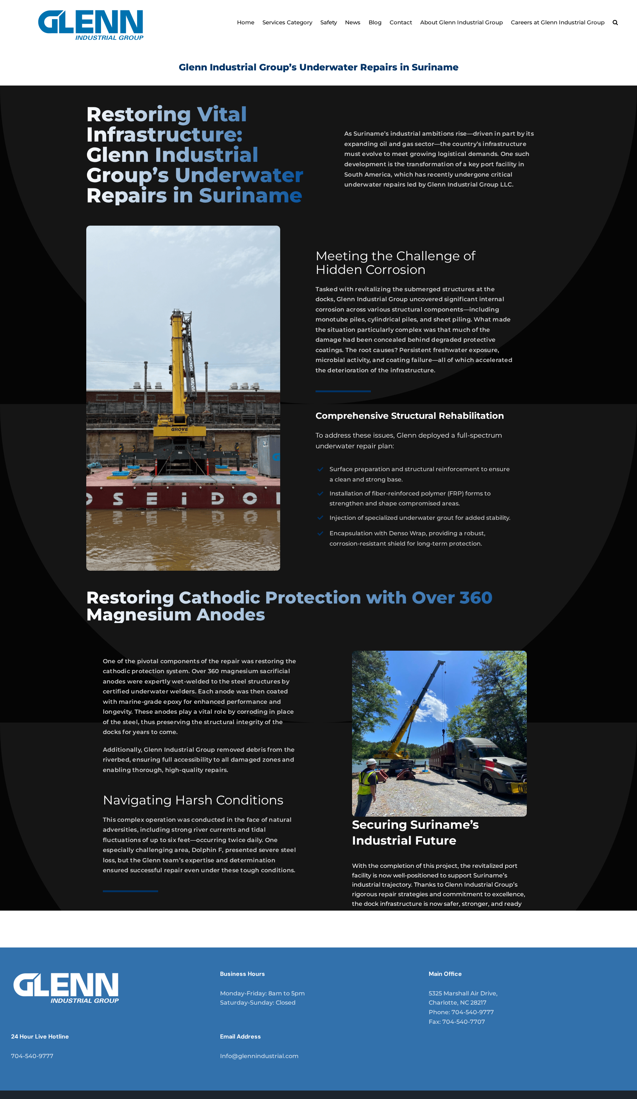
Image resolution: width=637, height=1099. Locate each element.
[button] (615, 21)
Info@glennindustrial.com (259, 1056)
